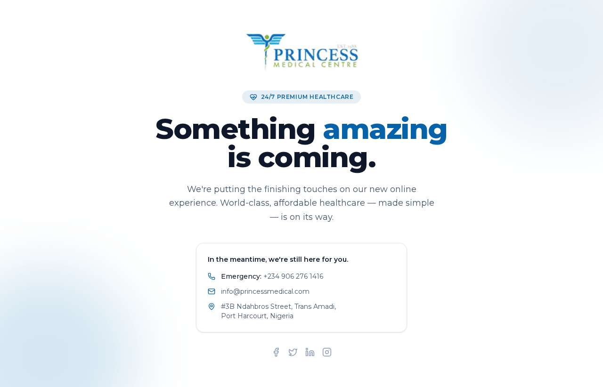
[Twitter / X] (293, 352)
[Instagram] (327, 352)
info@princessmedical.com (265, 291)
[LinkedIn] (310, 352)
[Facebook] (276, 352)
